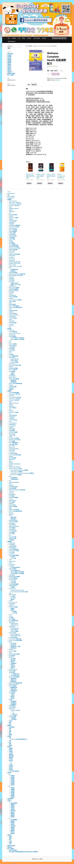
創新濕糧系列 (13, 382)
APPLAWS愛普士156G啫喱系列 (17, 337)
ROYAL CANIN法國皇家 (14, 306)
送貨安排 (29, 38)
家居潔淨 (11, 751)
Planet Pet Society (13, 669)
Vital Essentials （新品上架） (15, 204)
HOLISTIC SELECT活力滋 (14, 248)
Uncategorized (10, 198)
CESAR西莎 (11, 348)
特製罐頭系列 (13, 681)
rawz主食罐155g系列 (15, 675)
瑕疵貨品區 (9, 71)
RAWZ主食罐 (12, 672)
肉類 (10, 728)
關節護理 (12, 775)
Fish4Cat (11, 427)
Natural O (11, 462)
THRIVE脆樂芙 (12, 527)
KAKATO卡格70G (14, 360)
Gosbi (10, 353)
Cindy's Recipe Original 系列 (17, 590)
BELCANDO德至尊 (13, 214)
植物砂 (10, 842)
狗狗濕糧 (9, 56)
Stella (10, 515)
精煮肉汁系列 (13, 680)
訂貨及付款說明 (36, 38)
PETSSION (11, 292)
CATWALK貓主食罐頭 (13, 584)
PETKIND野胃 (12, 502)
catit (10, 413)
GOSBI (10, 240)
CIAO (10, 421)
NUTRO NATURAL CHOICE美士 (16, 275)
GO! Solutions (12, 426)
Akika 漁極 (11, 566)
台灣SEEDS (11, 388)
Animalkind (11, 330)
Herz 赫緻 (11, 354)
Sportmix (11, 512)
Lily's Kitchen (12, 258)
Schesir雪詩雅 (12, 371)
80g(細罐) (13, 556)
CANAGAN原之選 (13, 220)
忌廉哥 (10, 721)
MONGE (11, 366)
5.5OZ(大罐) (13, 581)
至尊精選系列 (13, 663)
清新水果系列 (13, 645)
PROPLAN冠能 (12, 301)
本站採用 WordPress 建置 (37, 859)
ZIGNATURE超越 (12, 322)
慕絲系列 (12, 599)
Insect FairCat (12, 433)
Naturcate (11, 649)
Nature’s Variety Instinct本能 (15, 266)
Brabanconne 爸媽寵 (13, 217)
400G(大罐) (14, 613)
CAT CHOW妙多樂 (13, 420)
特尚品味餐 (13, 660)
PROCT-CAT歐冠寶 (13, 506)
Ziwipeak (11, 325)
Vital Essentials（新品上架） (15, 397)
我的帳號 (14, 38)
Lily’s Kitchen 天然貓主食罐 (15, 639)
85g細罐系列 (13, 718)
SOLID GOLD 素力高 (13, 521)
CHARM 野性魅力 (13, 546)
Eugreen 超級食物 (13, 331)
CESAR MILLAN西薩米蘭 (14, 225)
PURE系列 (13, 596)
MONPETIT (11, 657)
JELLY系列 (13, 597)
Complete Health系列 (15, 710)
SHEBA (10, 699)
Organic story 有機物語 (14, 287)
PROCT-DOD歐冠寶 (13, 296)
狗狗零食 (9, 58)
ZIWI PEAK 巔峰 (12, 537)
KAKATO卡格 (12, 255)
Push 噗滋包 (12, 552)
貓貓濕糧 (9, 61)
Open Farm (11, 281)
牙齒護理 (12, 777)
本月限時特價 (10, 798)
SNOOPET (11, 312)
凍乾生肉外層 (13, 517)
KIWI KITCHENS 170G (15, 635)
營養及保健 (13, 810)
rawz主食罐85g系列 (15, 673)
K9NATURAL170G (14, 625)
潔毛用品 (11, 769)
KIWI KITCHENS (12, 632)
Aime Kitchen (12, 564)
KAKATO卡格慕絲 (14, 362)
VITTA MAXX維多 (13, 318)
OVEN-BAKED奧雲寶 (13, 289)
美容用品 (11, 759)
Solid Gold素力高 (13, 313)
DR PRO (11, 600)
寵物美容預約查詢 (11, 41)
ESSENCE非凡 (12, 234)
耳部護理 (12, 781)
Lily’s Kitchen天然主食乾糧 (15, 454)
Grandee (11, 616)
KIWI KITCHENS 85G (15, 634)
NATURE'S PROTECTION (14, 263)
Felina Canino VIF (13, 602)
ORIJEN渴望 (11, 280)
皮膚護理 (12, 778)
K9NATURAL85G (14, 623)
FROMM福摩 (12, 237)
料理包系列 (13, 666)
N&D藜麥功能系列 (14, 269)
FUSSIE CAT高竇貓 (13, 432)
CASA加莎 (11, 223)
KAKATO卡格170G (15, 359)
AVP (10, 213)
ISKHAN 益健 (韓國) (13, 249)
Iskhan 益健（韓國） (13, 444)
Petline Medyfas (12, 500)
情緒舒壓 (12, 784)
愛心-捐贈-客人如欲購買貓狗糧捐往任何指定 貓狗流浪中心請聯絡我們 (23, 851)
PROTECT (11, 298)
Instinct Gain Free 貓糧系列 (17, 471)
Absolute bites (12, 334)
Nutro (10, 652)
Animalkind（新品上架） (14, 205)
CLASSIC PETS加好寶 (14, 226)
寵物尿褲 (11, 757)
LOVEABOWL (12, 544)
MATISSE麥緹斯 (12, 458)
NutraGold (11, 485)
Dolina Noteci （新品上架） (15, 202)
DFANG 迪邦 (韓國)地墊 (14, 771)
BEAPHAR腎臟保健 (13, 578)
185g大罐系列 (14, 719)
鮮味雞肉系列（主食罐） (16, 646)
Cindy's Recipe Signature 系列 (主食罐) (19, 591)
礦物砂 (10, 838)
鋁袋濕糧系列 (13, 701)
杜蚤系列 (11, 766)
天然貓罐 (12, 587)
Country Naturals (13, 228)
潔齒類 (10, 734)
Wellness (11, 385)
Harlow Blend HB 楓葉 (14, 550)
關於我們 (44, 38)
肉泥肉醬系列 (12, 727)
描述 (29, 84)
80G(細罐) (14, 611)
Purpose (11, 293)
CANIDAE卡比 (12, 222)
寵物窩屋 (11, 748)
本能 (8, 195)
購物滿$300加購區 (11, 73)
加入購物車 (55, 74)
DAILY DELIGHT (12, 594)
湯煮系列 (12, 698)
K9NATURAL (12, 622)
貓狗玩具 (11, 760)
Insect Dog (11, 324)
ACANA (10, 210)
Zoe (10, 327)
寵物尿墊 (11, 754)
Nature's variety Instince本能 (15, 468)
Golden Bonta (12, 377)
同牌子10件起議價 (13, 850)
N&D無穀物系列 (14, 477)
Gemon (10, 351)
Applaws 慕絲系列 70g (15, 570)
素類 (10, 733)
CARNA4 (11, 219)
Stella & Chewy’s (11, 193)
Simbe (10, 309)
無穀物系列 (13, 271)
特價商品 (9, 70)
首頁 (27, 46)
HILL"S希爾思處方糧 (13, 245)
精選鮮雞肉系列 (14, 687)
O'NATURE (11, 278)
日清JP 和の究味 (12, 538)
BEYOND (11, 216)
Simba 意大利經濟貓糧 (14, 392)
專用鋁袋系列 (13, 380)
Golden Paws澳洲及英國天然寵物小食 (19, 739)
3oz (13, 712)
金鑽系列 (12, 608)
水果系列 (12, 372)
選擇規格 (29, 183)
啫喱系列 (12, 696)
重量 (48, 70)
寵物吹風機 (11, 756)
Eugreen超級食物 (13, 231)
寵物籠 (10, 750)
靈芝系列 (12, 812)
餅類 (10, 731)
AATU (10, 207)
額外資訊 (34, 84)
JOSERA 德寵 (12, 435)
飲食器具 (11, 765)
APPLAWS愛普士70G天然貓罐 (17, 572)
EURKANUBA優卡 (13, 236)
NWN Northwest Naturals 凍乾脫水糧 (17, 274)
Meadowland (12, 260)
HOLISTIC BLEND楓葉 (14, 246)
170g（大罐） (14, 558)
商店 (9, 38)
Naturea (11, 465)
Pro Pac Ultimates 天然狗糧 (15, 299)
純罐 (10, 722)
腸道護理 (12, 804)
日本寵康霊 (11, 540)
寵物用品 (9, 65)
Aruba (10, 340)
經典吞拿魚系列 (14, 690)
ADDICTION (11, 211)
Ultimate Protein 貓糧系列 (16, 474)
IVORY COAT (12, 251)
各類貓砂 (9, 64)
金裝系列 (12, 667)
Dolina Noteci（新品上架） (15, 394)
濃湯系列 (12, 374)
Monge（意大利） (11, 196)
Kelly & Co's (12, 252)
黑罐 (10, 724)
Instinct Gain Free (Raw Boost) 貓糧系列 (19, 470)
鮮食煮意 (11, 389)
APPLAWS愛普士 (13, 336)
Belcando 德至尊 (12, 344)
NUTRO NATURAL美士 (14, 482)
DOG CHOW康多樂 (13, 230)
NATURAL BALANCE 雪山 (14, 261)
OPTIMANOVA (12, 286)
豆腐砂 (10, 836)
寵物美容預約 (10, 53)
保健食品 (9, 68)
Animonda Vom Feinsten (14, 333)
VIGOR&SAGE (12, 316)
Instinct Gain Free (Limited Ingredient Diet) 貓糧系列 (22, 473)
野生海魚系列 (13, 648)
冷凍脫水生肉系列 (14, 283)
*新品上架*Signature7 (13, 684)
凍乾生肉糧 (13, 518)
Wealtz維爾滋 (12, 532)
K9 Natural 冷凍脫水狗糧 (14, 254)
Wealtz (10, 319)
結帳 (19, 38)
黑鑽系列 (12, 610)
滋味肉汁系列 (13, 689)
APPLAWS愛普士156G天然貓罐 (17, 573)
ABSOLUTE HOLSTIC (14, 208)
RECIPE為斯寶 (12, 304)
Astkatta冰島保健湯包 (13, 549)
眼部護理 (12, 783)
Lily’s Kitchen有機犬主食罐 (15, 365)
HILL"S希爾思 (12, 243)
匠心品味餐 (13, 658)
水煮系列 (12, 695)
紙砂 (10, 839)
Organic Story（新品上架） (15, 398)
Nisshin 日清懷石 (13, 651)
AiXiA (10, 562)
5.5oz (13, 713)
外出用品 (11, 753)
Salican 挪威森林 (12, 686)
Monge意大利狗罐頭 (13, 368)
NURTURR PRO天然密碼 (14, 654)
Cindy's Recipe (12, 588)
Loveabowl (11, 257)
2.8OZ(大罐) (13, 582)
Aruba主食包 (12, 575)
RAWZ (10, 302)
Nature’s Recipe (12, 264)
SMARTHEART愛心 (13, 310)
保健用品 (9, 67)
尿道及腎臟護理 (14, 803)
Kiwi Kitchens (12, 363)
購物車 (23, 38)
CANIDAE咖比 (12, 347)
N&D (10, 268)
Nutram (10, 483)
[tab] (29, 84)
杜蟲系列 (12, 807)
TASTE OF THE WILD (14, 315)
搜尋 (9, 48)
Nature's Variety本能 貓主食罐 (15, 640)
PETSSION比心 (12, 295)
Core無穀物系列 (14, 715)
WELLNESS (35, 46)
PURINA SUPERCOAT (14, 290)
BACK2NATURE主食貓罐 (14, 576)
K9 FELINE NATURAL (14, 448)
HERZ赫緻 (11, 242)
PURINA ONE (12, 543)
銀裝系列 (12, 661)
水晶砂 (10, 841)
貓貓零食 (9, 62)
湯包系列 (12, 664)
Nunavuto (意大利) (13, 369)
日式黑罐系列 (13, 702)
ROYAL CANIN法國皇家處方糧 (15, 307)
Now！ (10, 480)
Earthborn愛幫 (12, 233)
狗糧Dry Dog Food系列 (16, 284)
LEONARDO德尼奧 (13, 453)
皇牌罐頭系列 (13, 704)
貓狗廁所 (11, 768)
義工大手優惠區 (10, 75)
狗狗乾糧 (30, 46)
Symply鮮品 (11, 523)
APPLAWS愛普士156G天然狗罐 (17, 339)
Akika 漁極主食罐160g (15, 567)
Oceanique (11, 277)
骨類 (10, 730)
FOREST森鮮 (12, 239)
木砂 (10, 844)
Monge (10, 461)
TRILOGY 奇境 (12, 524)
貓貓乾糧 (9, 59)
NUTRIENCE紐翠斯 (13, 272)
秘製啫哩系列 (13, 678)
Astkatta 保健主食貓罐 (14, 555)
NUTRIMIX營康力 (12, 488)
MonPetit (11, 456)
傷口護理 (12, 780)
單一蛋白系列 (13, 643)
